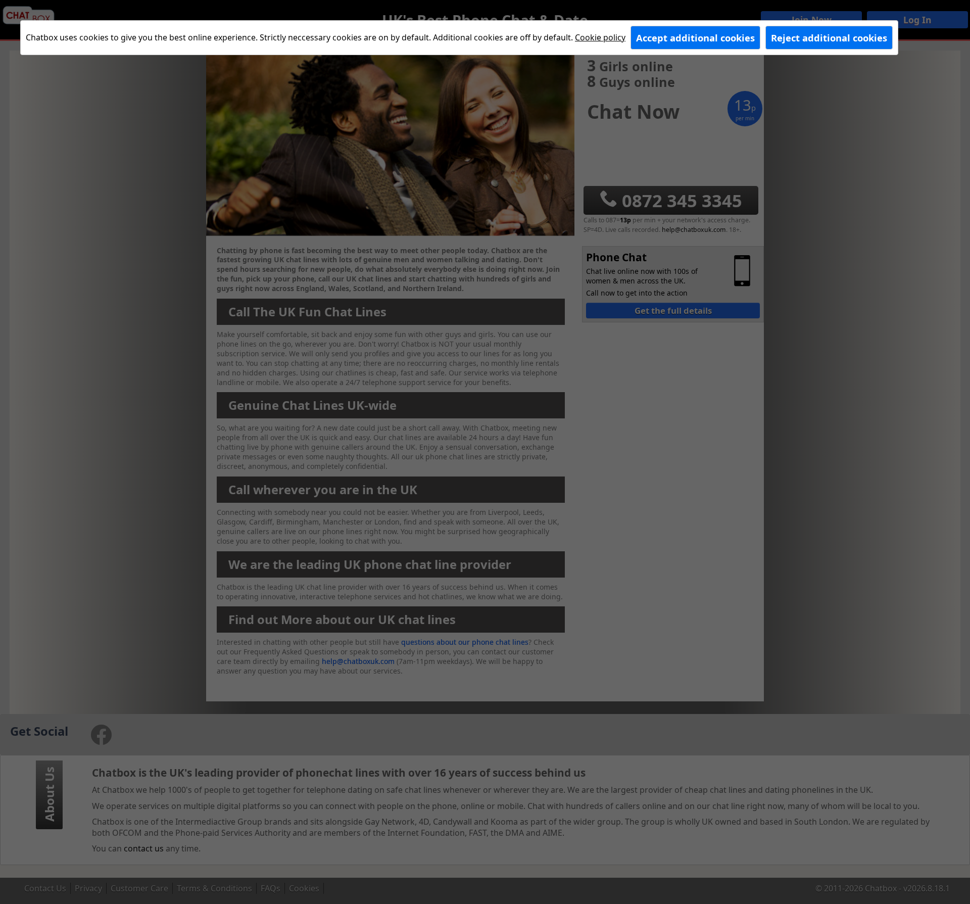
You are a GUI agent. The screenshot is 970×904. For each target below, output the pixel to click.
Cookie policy (600, 37)
